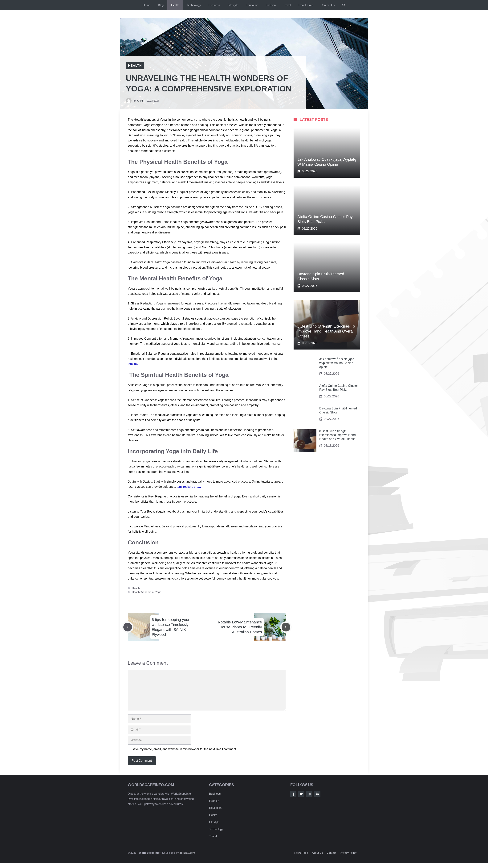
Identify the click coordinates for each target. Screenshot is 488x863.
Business (214, 5)
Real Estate (306, 5)
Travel (287, 5)
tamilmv (133, 364)
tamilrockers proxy (189, 486)
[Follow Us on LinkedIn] (317, 794)
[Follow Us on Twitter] (301, 794)
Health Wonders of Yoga (146, 592)
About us (317, 852)
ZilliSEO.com (187, 852)
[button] (344, 5)
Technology (194, 5)
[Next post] (286, 627)
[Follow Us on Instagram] (309, 794)
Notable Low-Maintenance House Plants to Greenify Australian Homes (240, 627)
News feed (301, 852)
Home (146, 5)
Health (175, 5)
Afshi (140, 100)
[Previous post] (127, 627)
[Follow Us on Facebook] (293, 794)
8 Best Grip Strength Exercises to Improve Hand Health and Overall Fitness (326, 331)
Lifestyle (233, 5)
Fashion (271, 5)
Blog (161, 5)
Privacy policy (348, 852)
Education (252, 5)
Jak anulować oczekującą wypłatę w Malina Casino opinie (336, 363)
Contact (331, 852)
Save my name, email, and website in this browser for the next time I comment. (184, 749)
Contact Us (328, 5)
